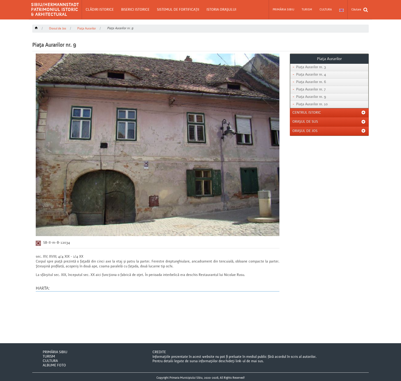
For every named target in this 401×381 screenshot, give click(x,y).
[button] (99, 10)
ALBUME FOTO (54, 365)
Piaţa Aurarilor (86, 28)
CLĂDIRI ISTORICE (100, 10)
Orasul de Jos (57, 28)
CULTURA (326, 9)
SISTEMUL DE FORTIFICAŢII (178, 10)
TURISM (307, 9)
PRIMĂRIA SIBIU (283, 9)
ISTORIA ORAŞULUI (221, 10)
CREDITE (159, 352)
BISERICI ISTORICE (135, 10)
